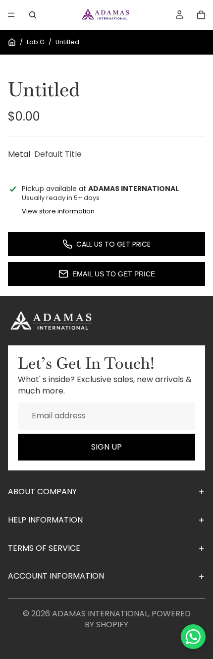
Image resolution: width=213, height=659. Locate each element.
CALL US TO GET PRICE (113, 244)
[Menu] (11, 14)
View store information (58, 211)
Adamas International (100, 613)
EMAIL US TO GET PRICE (113, 274)
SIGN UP (106, 447)
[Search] (33, 15)
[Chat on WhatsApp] (193, 636)
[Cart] (201, 15)
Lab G (36, 42)
